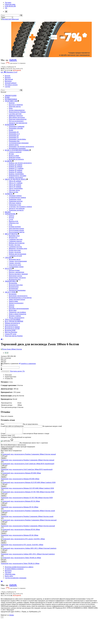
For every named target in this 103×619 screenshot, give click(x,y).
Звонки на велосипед (16, 303)
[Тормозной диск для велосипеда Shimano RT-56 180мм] (20, 501)
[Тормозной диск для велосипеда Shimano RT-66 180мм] (20, 529)
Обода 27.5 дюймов (15, 183)
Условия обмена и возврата (14, 569)
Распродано (5, 371)
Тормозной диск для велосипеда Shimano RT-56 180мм (19, 507)
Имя (2, 424)
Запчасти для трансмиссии (18, 123)
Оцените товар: (6, 435)
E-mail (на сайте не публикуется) (12, 426)
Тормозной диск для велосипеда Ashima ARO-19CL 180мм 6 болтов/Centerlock (28, 554)
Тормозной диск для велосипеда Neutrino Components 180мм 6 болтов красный (28, 526)
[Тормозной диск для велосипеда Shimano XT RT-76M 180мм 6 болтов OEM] (27, 492)
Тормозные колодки (16, 201)
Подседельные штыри (16, 230)
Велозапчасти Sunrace (12, 327)
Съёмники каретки (15, 241)
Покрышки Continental (16, 126)
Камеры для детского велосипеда (20, 163)
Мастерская (9, 79)
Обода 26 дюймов (15, 181)
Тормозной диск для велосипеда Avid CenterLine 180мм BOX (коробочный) (27, 469)
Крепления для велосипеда (18, 296)
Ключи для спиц (14, 245)
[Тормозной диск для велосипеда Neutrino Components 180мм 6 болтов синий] (28, 511)
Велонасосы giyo (14, 279)
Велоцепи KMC (10, 330)
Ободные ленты (14, 190)
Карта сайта (9, 576)
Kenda (11, 130)
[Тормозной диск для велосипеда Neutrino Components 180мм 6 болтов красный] (29, 520)
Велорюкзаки (13, 288)
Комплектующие (14, 157)
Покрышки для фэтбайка (17, 139)
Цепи (11, 108)
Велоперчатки (14, 287)
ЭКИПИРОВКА (11, 281)
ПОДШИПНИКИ (11, 99)
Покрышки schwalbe (16, 128)
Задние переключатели (17, 110)
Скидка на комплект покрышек (15, 578)
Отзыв (3, 433)
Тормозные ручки (15, 205)
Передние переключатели (17, 119)
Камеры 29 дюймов (15, 172)
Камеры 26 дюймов (15, 166)
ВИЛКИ (8, 212)
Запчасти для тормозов (17, 208)
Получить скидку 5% (17, 371)
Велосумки (12, 310)
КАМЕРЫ (8, 161)
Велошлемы (13, 283)
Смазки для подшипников (18, 261)
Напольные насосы (15, 276)
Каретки (12, 103)
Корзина (8, 77)
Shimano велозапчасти (12, 323)
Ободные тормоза (15, 203)
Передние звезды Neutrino (14, 336)
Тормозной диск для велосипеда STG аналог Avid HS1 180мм (22, 544)
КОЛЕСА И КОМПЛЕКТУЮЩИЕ (17, 150)
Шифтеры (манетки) (16, 115)
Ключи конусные (15, 250)
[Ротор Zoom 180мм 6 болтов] (11, 349)
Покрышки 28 (14, 135)
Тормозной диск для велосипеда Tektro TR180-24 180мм (20, 563)
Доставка (8, 2)
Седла (11, 219)
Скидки (7, 86)
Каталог (7, 75)
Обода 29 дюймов (15, 186)
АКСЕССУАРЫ (10, 292)
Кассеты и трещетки (16, 104)
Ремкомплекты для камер (17, 175)
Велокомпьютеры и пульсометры (20, 297)
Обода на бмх (13, 192)
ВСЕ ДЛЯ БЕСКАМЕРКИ (14, 321)
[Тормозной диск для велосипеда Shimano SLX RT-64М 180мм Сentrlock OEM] (28, 482)
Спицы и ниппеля (15, 152)
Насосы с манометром (16, 272)
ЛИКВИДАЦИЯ (10, 95)
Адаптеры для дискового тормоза (20, 206)
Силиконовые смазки (16, 266)
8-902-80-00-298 (10, 6)
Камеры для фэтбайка (16, 174)
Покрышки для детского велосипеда (21, 146)
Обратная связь (10, 4)
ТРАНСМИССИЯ (11, 101)
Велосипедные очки (16, 285)
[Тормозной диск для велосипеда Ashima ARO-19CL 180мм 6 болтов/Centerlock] (28, 548)
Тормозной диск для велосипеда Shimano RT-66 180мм (19, 535)
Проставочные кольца (16, 228)
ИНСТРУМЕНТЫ (11, 234)
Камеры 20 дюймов (15, 165)
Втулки (11, 154)
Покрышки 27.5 (14, 134)
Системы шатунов (15, 114)
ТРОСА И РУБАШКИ (12, 319)
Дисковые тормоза (15, 195)
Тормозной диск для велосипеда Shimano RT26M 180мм (20, 479)
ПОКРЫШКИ (10, 124)
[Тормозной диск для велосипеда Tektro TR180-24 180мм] (21, 558)
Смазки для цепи (15, 263)
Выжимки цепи (14, 236)
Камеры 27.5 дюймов (16, 168)
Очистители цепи (15, 265)
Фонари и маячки (15, 316)
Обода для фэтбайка (16, 188)
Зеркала (11, 305)
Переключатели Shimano (17, 112)
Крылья (11, 307)
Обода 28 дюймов (15, 185)
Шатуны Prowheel (11, 332)
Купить (4, 458)
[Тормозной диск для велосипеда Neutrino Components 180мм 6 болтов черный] (28, 454)
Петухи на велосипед (16, 121)
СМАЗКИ (8, 257)
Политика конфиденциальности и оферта (19, 567)
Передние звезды (15, 106)
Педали (11, 217)
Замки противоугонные (17, 299)
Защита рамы (13, 301)
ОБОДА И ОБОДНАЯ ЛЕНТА (15, 179)
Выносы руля (13, 221)
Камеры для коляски (16, 177)
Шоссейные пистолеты (17, 117)
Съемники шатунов (15, 239)
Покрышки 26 (14, 132)
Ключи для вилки (15, 252)
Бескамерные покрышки (17, 148)
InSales (11, 615)
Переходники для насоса (17, 277)
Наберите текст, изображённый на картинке (16, 437)
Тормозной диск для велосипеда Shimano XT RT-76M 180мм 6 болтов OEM (27, 497)
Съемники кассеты (15, 246)
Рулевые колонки (15, 226)
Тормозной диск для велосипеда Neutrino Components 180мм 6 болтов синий (27, 516)
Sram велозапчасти (11, 325)
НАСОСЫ (8, 268)
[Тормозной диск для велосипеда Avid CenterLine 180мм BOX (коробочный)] (27, 463)
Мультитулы (13, 237)
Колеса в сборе (14, 155)
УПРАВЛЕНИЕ (10, 214)
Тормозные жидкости (16, 210)
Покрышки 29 (14, 137)
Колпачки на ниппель (16, 159)
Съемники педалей (15, 256)
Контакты (8, 81)
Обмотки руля (14, 223)
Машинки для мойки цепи (18, 248)
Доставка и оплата (11, 85)
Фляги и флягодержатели (17, 314)
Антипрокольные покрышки (19, 143)
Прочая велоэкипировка (17, 290)
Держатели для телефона (17, 312)
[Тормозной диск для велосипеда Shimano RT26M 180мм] (21, 473)
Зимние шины (14, 145)
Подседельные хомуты (16, 232)
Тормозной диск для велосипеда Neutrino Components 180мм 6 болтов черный (27, 460)
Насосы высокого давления (18, 274)
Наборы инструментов (16, 243)
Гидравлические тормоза (17, 197)
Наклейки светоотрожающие (19, 308)
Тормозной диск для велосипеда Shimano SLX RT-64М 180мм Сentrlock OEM (27, 488)
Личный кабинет (10, 83)
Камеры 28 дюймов (15, 170)
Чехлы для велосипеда (16, 317)
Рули (10, 225)
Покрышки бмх (14, 141)
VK (6, 8)
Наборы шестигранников (17, 254)
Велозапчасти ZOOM (12, 328)
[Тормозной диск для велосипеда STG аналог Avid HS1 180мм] (23, 539)
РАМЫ (7, 97)
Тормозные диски (15, 199)
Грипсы (11, 216)
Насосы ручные (14, 270)
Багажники (12, 294)
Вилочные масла (14, 259)
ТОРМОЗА (9, 194)
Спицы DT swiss (10, 334)
